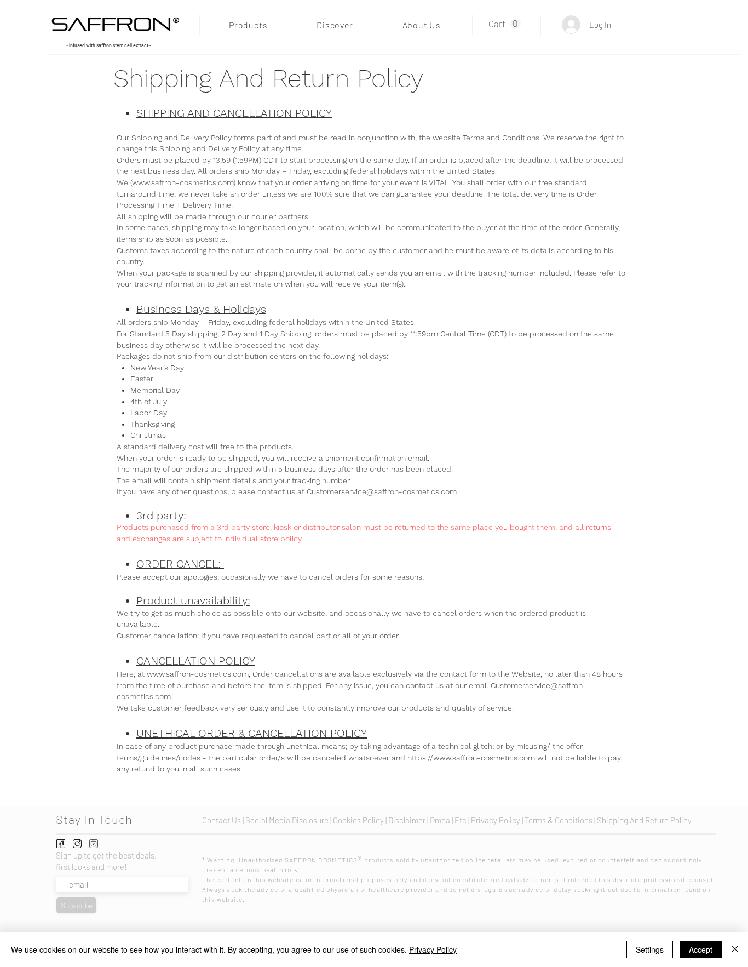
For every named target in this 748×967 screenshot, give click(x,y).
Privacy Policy (433, 949)
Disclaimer (406, 820)
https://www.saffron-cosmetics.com (471, 757)
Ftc (461, 820)
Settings (650, 949)
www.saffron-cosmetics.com (182, 182)
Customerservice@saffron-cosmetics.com (382, 491)
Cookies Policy (358, 820)
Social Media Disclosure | (289, 820)
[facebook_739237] (60, 843)
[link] (504, 24)
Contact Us (222, 820)
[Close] (734, 949)
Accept (700, 949)
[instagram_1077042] (77, 843)
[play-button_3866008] (93, 843)
